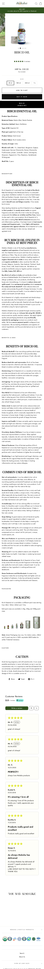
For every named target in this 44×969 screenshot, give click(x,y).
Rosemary (24, 155)
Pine (19, 155)
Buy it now (22, 97)
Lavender (20, 152)
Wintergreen (6, 157)
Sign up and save (22, 963)
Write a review (16, 708)
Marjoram (5, 155)
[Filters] (31, 708)
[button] (19, 61)
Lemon (26, 152)
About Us (22, 957)
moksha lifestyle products (22, 929)
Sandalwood (32, 155)
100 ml (18, 83)
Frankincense (6, 152)
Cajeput (35, 147)
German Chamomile (16, 150)
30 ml (10, 83)
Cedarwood (5, 150)
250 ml (27, 83)
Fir (16, 147)
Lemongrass (33, 152)
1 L (34, 83)
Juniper (13, 152)
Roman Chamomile (30, 150)
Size (22, 79)
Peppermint (12, 155)
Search (22, 953)
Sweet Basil (21, 147)
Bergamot (29, 147)
